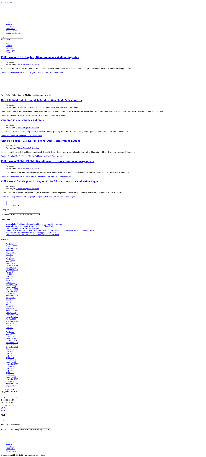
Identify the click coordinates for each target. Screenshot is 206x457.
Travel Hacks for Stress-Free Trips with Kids (22, 228)
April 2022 (10, 332)
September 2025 (12, 250)
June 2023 (9, 302)
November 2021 (12, 343)
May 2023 (9, 304)
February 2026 (11, 246)
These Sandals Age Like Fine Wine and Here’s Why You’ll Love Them (32, 235)
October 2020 (11, 366)
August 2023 (10, 298)
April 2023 (10, 306)
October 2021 (11, 345)
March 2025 (10, 261)
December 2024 (12, 265)
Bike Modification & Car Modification (40, 107)
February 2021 (11, 360)
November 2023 (12, 291)
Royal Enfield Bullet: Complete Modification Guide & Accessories (41, 100)
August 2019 (10, 386)
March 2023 (10, 308)
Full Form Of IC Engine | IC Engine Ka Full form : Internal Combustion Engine (50, 181)
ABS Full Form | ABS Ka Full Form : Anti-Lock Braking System (40, 140)
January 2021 (11, 362)
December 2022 (12, 315)
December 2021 (12, 341)
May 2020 (9, 371)
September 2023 (12, 295)
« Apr (3, 410)
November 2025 (12, 248)
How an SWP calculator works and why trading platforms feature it (31, 233)
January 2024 (11, 287)
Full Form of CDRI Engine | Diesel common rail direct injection (40, 57)
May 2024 (9, 278)
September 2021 (12, 347)
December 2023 (12, 289)
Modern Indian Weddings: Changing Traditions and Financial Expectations (34, 224)
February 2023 (11, 310)
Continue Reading (32, 72)
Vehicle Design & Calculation (27, 64)
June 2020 (9, 368)
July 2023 (9, 300)
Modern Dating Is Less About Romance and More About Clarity (30, 226)
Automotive (20, 107)
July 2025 (9, 255)
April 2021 (10, 358)
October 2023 (11, 293)
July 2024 (9, 274)
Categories (5, 214)
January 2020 (11, 377)
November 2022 (12, 317)
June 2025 (9, 257)
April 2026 (10, 244)
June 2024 (9, 276)
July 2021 (9, 351)
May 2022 (9, 330)
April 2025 (10, 259)
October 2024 (11, 268)
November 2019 (12, 379)
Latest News (10, 50)
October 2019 (11, 381)
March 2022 (10, 334)
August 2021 (10, 349)
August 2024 (10, 272)
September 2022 (12, 321)
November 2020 (12, 364)
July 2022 (9, 325)
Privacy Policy (11, 52)
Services (9, 46)
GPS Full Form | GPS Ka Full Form (23, 120)
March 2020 (10, 375)
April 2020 (10, 373)
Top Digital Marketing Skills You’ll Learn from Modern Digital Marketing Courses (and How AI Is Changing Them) (50, 230)
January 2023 (11, 313)
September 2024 (12, 270)
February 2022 (11, 336)
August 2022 (10, 323)
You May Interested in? (9, 430)
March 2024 (10, 283)
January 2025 (11, 263)
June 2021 (9, 353)
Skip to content (6, 2)
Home (8, 44)
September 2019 (12, 383)
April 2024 (10, 280)
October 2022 (11, 319)
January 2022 (11, 338)
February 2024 (11, 285)
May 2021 (9, 356)
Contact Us (10, 48)
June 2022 (9, 328)
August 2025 (10, 253)
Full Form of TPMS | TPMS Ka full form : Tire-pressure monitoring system (47, 161)
